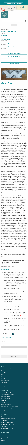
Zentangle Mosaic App (6, 410)
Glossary (3, 378)
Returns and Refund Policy (7, 422)
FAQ (2, 376)
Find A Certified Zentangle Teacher (8, 408)
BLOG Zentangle (4, 437)
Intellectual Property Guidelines (8, 418)
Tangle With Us (5, 390)
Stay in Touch (5, 432)
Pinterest (3, 440)
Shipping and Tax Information (7, 424)
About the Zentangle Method (7, 368)
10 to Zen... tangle (5, 40)
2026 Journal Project (5, 396)
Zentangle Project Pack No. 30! (14, 3)
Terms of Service (4, 420)
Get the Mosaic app (14, 63)
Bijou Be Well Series (5, 398)
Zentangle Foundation (6, 386)
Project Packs (4, 400)
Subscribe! (14, 24)
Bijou (2, 374)
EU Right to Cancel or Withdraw (8, 428)
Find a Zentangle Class (14, 56)
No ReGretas (4, 36)
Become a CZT (14, 60)
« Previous (4, 333)
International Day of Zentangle (8, 392)
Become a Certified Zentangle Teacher (9, 406)
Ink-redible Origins (5, 43)
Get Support (4, 414)
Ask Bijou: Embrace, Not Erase (8, 32)
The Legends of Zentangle (7, 47)
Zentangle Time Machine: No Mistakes (13, 2)
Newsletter (3, 372)
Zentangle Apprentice (5, 384)
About (3, 366)
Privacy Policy (4, 426)
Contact (2, 416)
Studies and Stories (5, 380)
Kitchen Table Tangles (6, 404)
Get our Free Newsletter (14, 53)
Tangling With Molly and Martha (8, 394)
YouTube (3, 402)
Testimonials (4, 382)
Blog (2, 370)
